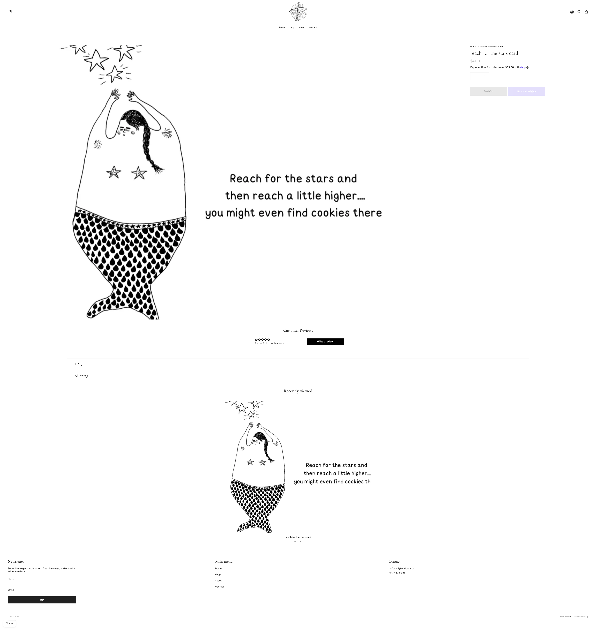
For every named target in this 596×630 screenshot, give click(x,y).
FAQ (79, 364)
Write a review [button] (325, 341)
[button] (292, 27)
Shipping (81, 376)
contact (219, 586)
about (218, 580)
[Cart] (586, 12)
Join (42, 599)
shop (218, 574)
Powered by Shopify (581, 617)
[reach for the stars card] (298, 467)
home (218, 568)
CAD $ (13, 617)
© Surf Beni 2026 (566, 617)
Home (473, 46)
